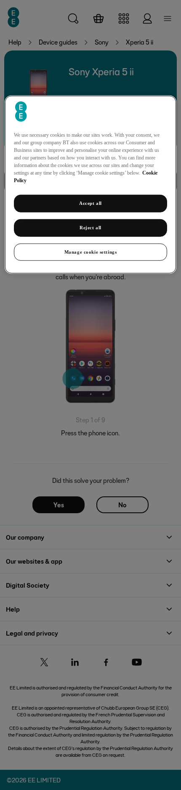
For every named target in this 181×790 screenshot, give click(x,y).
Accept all (90, 202)
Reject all (90, 227)
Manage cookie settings (90, 251)
